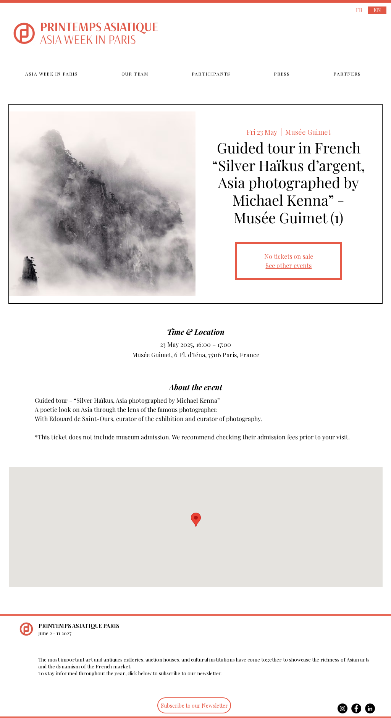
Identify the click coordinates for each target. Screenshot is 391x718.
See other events (288, 265)
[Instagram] (342, 708)
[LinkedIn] (370, 708)
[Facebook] (356, 708)
